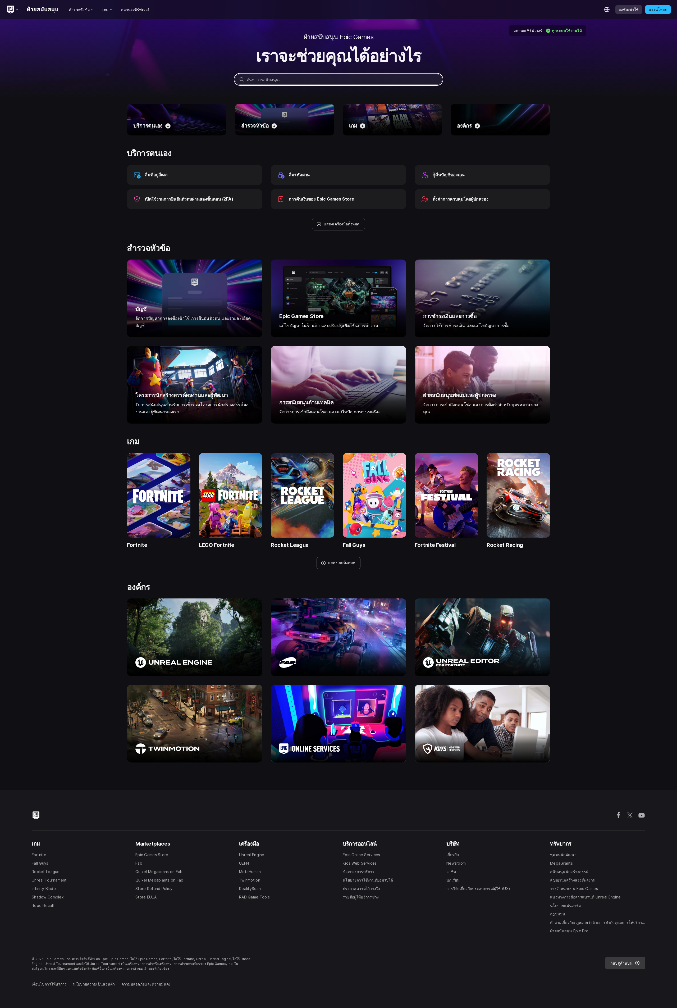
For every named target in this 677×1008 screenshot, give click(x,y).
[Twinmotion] (194, 723)
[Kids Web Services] (482, 723)
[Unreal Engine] (194, 637)
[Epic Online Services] (338, 723)
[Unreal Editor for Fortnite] (482, 637)
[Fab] (338, 637)
